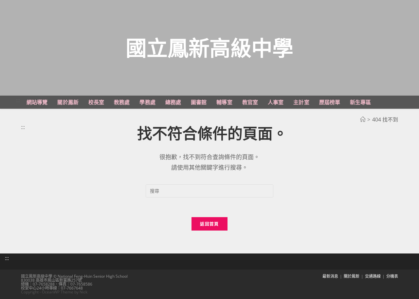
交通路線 (373, 276)
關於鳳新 (351, 276)
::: (18, 100)
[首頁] (362, 119)
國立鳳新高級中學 (209, 47)
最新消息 (330, 276)
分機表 (392, 276)
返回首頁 (209, 224)
